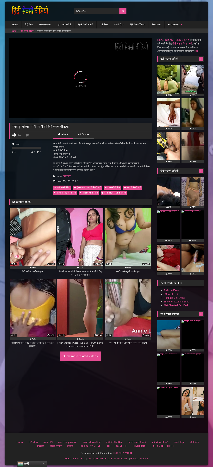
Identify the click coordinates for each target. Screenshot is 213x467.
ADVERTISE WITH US (75, 458)
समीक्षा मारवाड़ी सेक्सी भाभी (66, 193)
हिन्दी (26, 463)
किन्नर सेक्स (156, 24)
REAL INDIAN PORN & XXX (173, 40)
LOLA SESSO (171, 294)
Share (85, 134)
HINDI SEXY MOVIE (90, 446)
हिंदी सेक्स (29, 24)
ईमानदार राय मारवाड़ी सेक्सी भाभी (89, 187)
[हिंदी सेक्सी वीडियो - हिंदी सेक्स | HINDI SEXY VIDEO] (29, 11)
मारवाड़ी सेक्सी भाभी (134, 187)
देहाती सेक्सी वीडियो (85, 24)
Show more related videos (80, 356)
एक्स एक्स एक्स (45, 24)
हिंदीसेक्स (67, 176)
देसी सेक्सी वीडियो (64, 24)
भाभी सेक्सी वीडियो (27, 31)
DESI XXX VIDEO (117, 446)
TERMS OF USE (104, 458)
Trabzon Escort (172, 290)
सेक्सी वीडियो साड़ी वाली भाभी (115, 193)
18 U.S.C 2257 (121, 458)
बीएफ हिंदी (48, 442)
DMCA (91, 458)
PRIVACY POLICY (139, 458)
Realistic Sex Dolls (174, 298)
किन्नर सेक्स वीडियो (92, 442)
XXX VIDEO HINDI (163, 446)
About (64, 134)
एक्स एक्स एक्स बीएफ (67, 442)
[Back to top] (203, 458)
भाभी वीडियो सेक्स (113, 187)
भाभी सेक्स (104, 24)
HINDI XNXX (140, 446)
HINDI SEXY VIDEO (122, 453)
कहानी (70, 446)
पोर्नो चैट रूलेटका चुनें (182, 43)
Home (15, 24)
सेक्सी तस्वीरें (56, 446)
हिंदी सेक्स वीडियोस (137, 24)
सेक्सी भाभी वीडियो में (90, 193)
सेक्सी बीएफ (118, 24)
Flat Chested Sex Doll (176, 305)
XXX (197, 51)
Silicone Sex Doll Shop (176, 301)
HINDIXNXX (173, 24)
